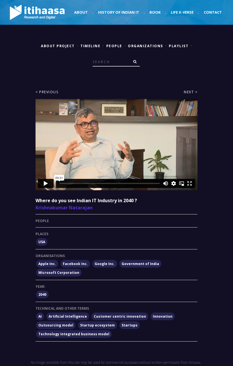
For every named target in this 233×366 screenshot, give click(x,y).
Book (155, 12)
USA (41, 241)
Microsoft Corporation (58, 272)
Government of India (140, 263)
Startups (130, 325)
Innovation (162, 316)
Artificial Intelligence (68, 316)
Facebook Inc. (75, 263)
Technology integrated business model (73, 334)
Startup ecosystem (97, 325)
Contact (213, 12)
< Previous (47, 92)
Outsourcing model (55, 325)
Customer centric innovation (120, 316)
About (81, 12)
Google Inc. (105, 263)
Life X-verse (182, 12)
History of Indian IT (118, 12)
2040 (42, 294)
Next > (190, 92)
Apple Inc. (47, 263)
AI (40, 316)
